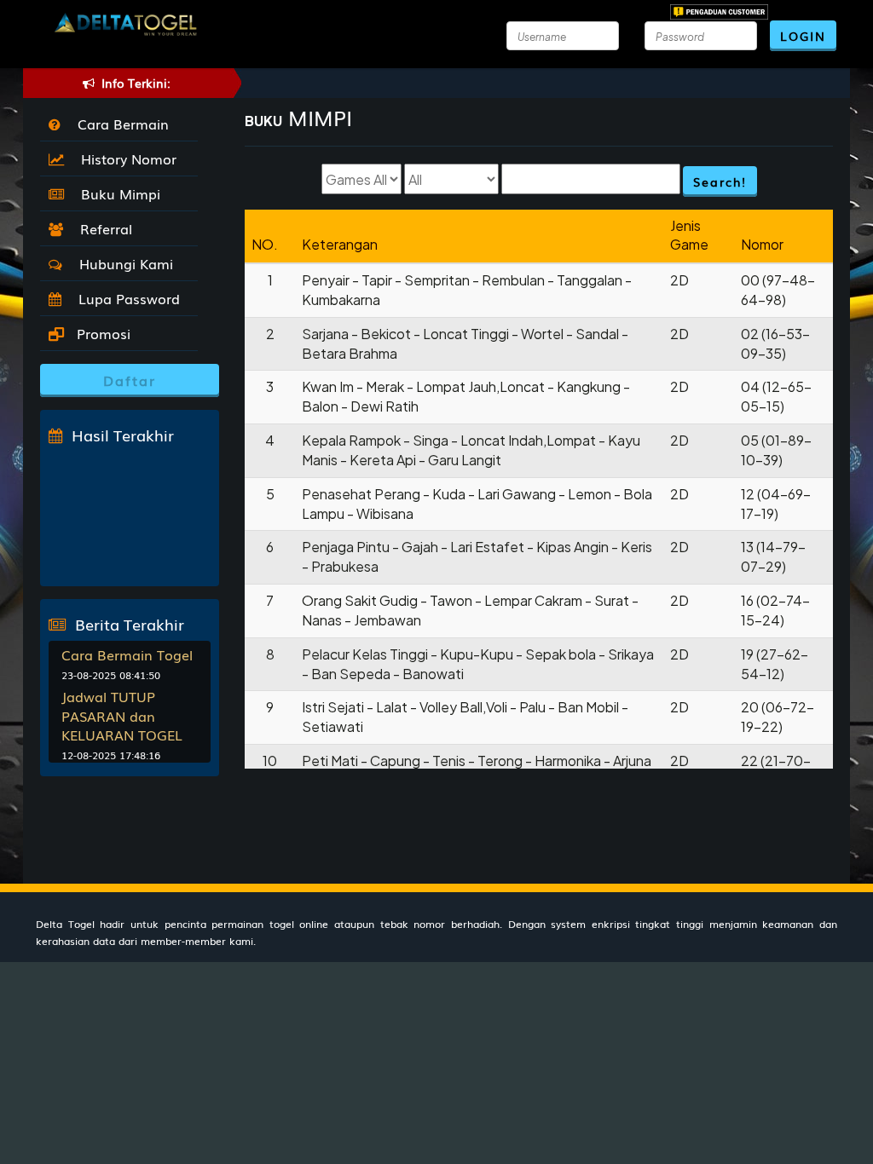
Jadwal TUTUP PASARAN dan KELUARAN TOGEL (121, 716)
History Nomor (124, 158)
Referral (102, 228)
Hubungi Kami (122, 263)
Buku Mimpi (116, 193)
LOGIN (803, 35)
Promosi (101, 333)
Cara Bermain (119, 123)
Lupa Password (125, 298)
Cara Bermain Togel (127, 654)
